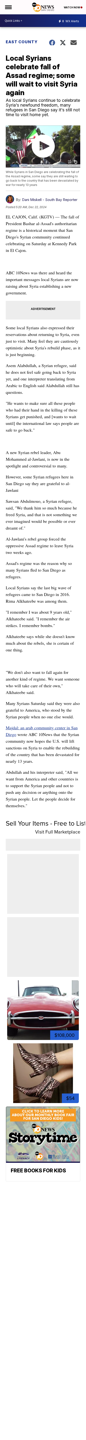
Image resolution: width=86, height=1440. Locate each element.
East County (22, 41)
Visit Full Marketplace (57, 831)
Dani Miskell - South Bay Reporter (49, 199)
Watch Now (72, 7)
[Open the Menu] (8, 7)
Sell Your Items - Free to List (46, 823)
